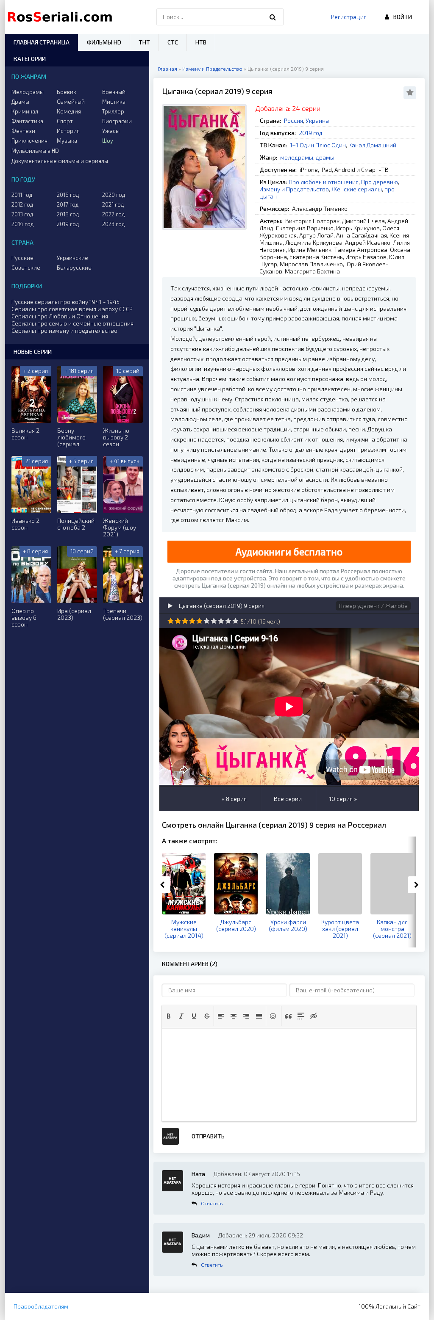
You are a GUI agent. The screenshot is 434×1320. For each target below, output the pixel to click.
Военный (113, 91)
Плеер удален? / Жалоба (373, 605)
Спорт (65, 121)
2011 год (22, 194)
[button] (169, 1016)
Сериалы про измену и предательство (64, 330)
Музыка (67, 140)
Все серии (288, 798)
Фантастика (27, 121)
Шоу (107, 140)
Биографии (117, 121)
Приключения (29, 140)
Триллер (113, 111)
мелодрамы (296, 157)
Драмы (20, 101)
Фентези (23, 130)
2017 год (68, 204)
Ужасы (111, 130)
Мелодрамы (27, 91)
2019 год (311, 132)
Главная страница (42, 42)
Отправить (208, 1136)
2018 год (68, 214)
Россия (293, 120)
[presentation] (168, 1016)
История (68, 130)
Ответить (212, 1203)
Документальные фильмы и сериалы (59, 160)
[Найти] (272, 16)
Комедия (69, 111)
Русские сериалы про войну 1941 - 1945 (65, 301)
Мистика (113, 101)
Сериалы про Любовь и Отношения (59, 316)
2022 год (113, 214)
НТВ (200, 42)
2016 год (68, 194)
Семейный (71, 101)
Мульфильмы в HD (35, 150)
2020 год (113, 194)
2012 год (22, 204)
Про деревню (379, 181)
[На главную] (62, 17)
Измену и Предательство (294, 189)
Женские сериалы (356, 189)
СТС (172, 42)
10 (235, 620)
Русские (22, 257)
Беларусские (74, 267)
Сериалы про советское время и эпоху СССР (72, 308)
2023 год (113, 224)
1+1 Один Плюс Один (318, 145)
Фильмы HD (104, 42)
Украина (317, 120)
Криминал (24, 111)
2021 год (113, 204)
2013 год (22, 214)
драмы (325, 157)
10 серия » (343, 798)
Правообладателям (41, 1306)
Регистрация (349, 16)
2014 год (22, 224)
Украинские (72, 257)
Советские (25, 267)
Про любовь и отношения (324, 181)
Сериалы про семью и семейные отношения (72, 323)
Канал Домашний (372, 145)
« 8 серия (234, 798)
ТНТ (144, 42)
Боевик (66, 91)
